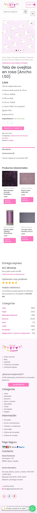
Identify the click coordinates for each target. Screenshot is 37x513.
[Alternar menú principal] (33, 14)
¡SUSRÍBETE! (18, 384)
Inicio (4, 57)
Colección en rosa (8, 63)
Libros (4, 322)
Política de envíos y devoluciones (13, 274)
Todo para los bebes (19, 57)
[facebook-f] (9, 496)
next (32, 36)
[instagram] (4, 496)
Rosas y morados (21, 63)
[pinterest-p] (14, 496)
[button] (32, 23)
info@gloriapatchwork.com (13, 489)
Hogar (4, 312)
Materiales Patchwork (9, 315)
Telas (8, 57)
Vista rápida (8, 201)
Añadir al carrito (13, 128)
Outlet (4, 326)
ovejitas (10, 140)
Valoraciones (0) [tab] (8, 153)
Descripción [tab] (6, 149)
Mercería (5, 319)
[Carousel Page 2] (18, 50)
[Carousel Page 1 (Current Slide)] (16, 50)
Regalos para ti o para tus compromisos (16, 333)
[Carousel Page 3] (20, 50)
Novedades (6, 330)
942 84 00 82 (9, 486)
